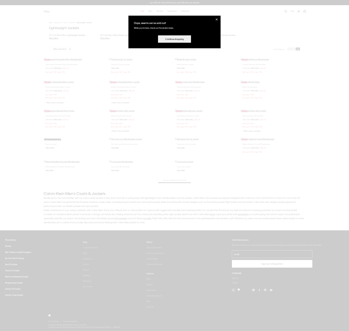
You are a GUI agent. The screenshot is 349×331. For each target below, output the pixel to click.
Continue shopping (174, 39)
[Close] (216, 19)
